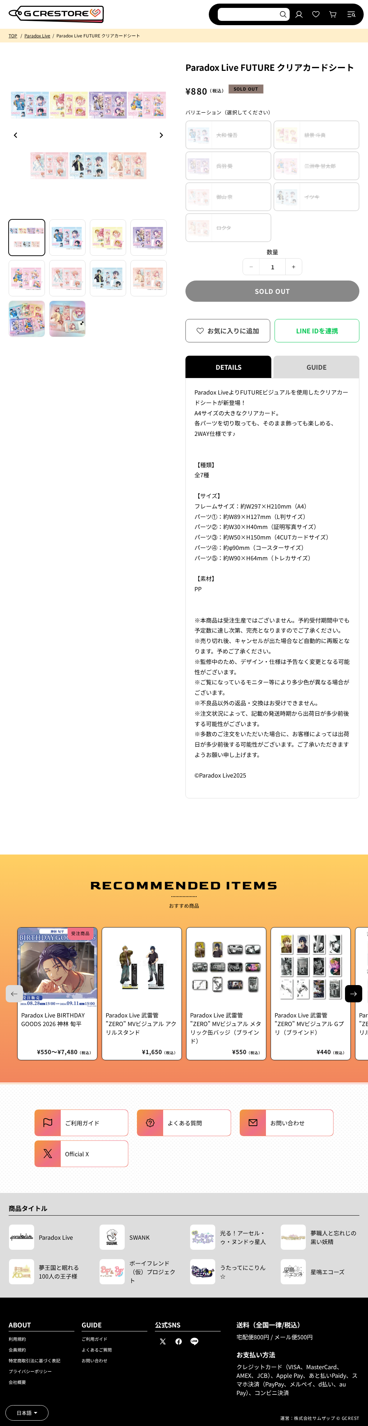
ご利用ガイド (94, 1339)
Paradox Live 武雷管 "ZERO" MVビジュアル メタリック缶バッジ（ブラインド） (225, 1028)
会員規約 (17, 1350)
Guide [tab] (317, 367)
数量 (273, 251)
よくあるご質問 (97, 1350)
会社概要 (17, 1382)
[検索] (283, 14)
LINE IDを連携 (317, 330)
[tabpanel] (272, 588)
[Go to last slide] (16, 135)
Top (13, 35)
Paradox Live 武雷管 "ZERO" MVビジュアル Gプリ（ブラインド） (309, 1024)
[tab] (27, 237)
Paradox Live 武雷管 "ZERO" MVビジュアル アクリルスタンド (141, 1024)
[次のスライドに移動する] (353, 993)
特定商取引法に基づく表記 (34, 1360)
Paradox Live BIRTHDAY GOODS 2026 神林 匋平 (53, 1019)
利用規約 (17, 1339)
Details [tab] (229, 367)
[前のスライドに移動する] (161, 135)
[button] (351, 14)
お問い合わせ (94, 1360)
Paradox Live (37, 35)
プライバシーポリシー (30, 1371)
